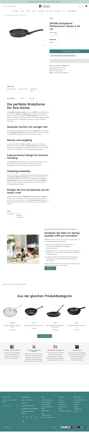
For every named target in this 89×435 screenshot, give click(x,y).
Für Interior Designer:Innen (48, 417)
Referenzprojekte (62, 406)
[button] (53, 39)
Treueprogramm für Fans (27, 405)
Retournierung (77, 409)
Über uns (60, 400)
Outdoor (22, 11)
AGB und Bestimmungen (80, 400)
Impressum (77, 404)
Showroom (65, 72)
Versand (76, 406)
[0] (82, 6)
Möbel (28, 11)
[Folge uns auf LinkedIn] (23, 421)
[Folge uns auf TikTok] (35, 417)
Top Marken (24, 402)
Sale (64, 11)
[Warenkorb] (85, 6)
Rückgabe (32, 98)
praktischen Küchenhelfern (36, 149)
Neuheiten (15, 11)
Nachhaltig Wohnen (46, 415)
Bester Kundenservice (27, 400)
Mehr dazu (58, 1)
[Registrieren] (16, 405)
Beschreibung (11, 98)
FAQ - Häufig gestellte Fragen (47, 407)
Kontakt (60, 409)
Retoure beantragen (46, 402)
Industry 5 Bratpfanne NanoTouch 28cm (12, 326)
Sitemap (76, 411)
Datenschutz (77, 402)
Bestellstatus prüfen (46, 400)
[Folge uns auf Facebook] (23, 417)
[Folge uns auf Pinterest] (31, 417)
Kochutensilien (10, 165)
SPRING (51, 18)
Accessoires (41, 11)
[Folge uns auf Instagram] (27, 417)
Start (4, 15)
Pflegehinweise (45, 410)
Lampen (34, 11)
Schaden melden (45, 404)
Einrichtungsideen (71, 11)
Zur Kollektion (44, 336)
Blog (42, 413)
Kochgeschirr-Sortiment (27, 119)
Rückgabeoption (65, 65)
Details (22, 98)
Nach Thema (49, 11)
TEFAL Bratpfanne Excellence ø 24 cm (34, 325)
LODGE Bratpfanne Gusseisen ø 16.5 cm (76, 326)
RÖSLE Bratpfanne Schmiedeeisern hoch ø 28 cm (55, 326)
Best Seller (58, 11)
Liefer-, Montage (55, 65)
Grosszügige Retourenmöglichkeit (30, 408)
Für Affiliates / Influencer (64, 411)
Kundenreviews (62, 404)
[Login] (79, 6)
